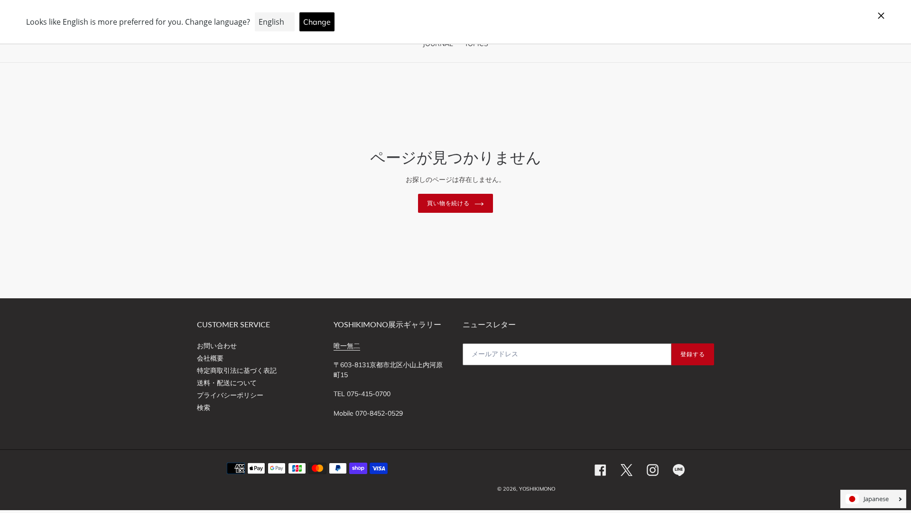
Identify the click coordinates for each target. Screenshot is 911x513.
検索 (203, 407)
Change (317, 22)
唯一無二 (347, 346)
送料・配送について (227, 383)
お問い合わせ (217, 346)
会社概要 (210, 358)
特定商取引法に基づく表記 (237, 370)
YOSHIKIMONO (537, 488)
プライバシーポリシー (230, 395)
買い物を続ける (448, 203)
